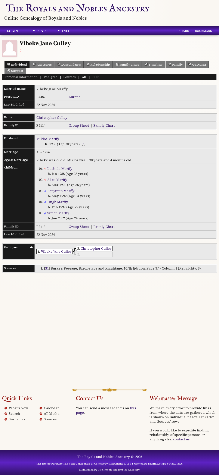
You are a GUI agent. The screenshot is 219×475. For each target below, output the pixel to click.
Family (177, 64)
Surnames (17, 419)
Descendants (71, 64)
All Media (51, 413)
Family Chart (104, 125)
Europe (74, 96)
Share (184, 31)
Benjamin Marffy (60, 190)
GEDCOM (199, 64)
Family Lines (129, 64)
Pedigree (50, 77)
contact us (181, 439)
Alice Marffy (56, 179)
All (84, 77)
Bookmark (203, 31)
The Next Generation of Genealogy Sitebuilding (93, 463)
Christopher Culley (51, 117)
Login (12, 30)
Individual (19, 64)
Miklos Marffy (47, 138)
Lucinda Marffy (59, 168)
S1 (47, 268)
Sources (70, 77)
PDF (95, 77)
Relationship (100, 64)
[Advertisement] (109, 336)
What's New (18, 408)
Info (66, 30)
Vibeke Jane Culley (56, 251)
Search (14, 413)
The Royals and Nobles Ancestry (77, 8)
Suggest (17, 71)
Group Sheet (79, 125)
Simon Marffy (57, 213)
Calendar (51, 408)
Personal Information (21, 77)
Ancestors (44, 64)
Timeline (156, 64)
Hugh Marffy (57, 201)
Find (41, 30)
